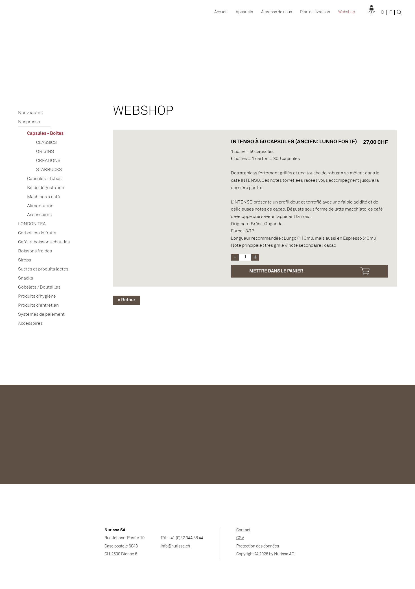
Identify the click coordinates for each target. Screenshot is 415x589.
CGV (240, 538)
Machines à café (43, 197)
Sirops (24, 260)
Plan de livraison (315, 12)
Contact (243, 530)
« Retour (126, 300)
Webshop (346, 12)
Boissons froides (35, 251)
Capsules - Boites (45, 133)
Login (370, 12)
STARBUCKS (49, 170)
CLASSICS (46, 142)
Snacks (25, 278)
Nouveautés (30, 113)
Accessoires (39, 215)
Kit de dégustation (45, 188)
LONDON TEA (32, 224)
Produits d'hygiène (37, 296)
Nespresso (29, 122)
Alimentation (40, 206)
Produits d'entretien (38, 305)
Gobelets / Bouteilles (39, 287)
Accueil (221, 12)
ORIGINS (45, 152)
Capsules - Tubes (44, 179)
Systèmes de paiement (41, 314)
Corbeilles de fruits (37, 233)
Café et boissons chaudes (44, 242)
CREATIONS (48, 161)
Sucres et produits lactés (43, 269)
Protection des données (257, 546)
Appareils (244, 12)
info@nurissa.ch (175, 546)
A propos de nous (276, 12)
